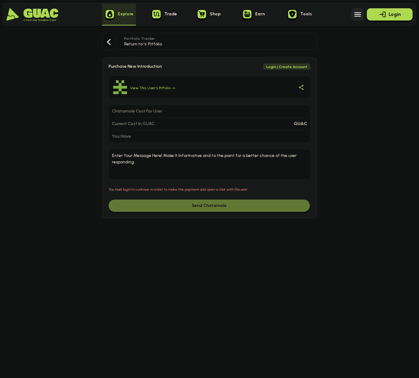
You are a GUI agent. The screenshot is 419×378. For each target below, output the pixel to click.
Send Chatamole (209, 205)
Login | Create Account (286, 67)
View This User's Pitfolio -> (152, 88)
